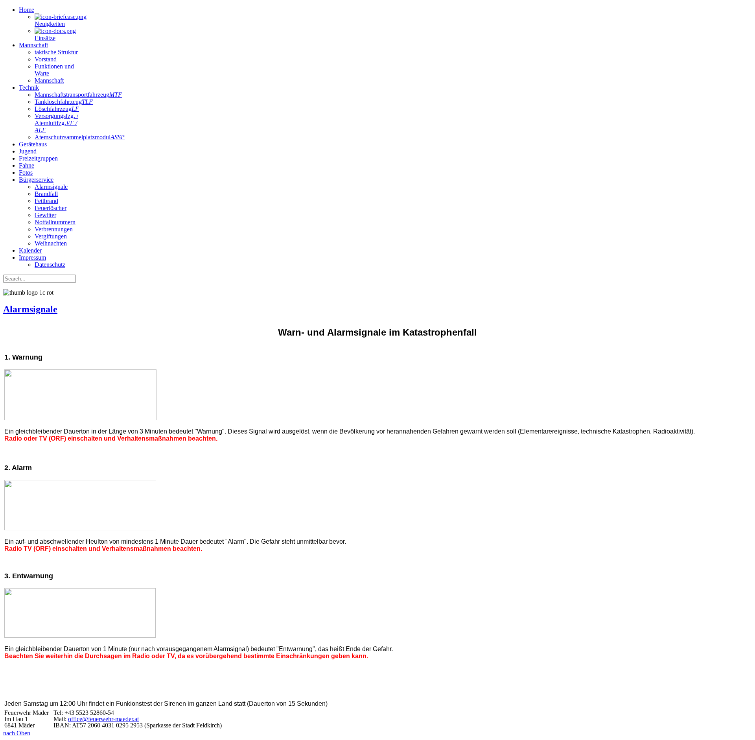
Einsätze (45, 38)
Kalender (30, 250)
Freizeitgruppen (38, 158)
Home (26, 9)
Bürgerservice (36, 179)
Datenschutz (50, 264)
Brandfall (46, 193)
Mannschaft (33, 45)
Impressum (32, 257)
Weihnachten (51, 243)
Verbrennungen (54, 229)
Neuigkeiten (50, 23)
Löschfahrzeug (57, 108)
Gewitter (45, 215)
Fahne (26, 165)
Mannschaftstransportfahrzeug (78, 94)
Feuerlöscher (50, 208)
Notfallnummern (55, 222)
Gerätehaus (33, 144)
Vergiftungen (51, 236)
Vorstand (46, 59)
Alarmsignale (51, 186)
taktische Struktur (56, 52)
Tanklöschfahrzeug (64, 101)
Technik (29, 87)
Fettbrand (46, 200)
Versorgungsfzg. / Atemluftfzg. (56, 123)
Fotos (26, 172)
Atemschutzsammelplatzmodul (80, 137)
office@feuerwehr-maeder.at (103, 719)
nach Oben (16, 733)
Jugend (28, 151)
